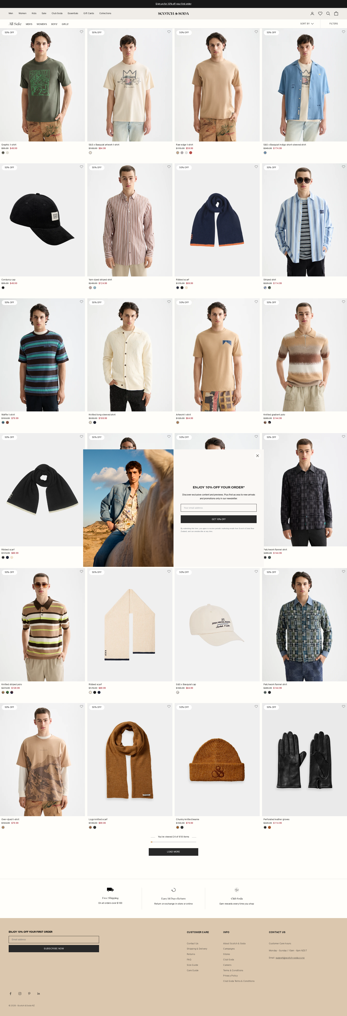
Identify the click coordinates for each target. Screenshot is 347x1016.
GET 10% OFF (219, 519)
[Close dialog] (257, 455)
